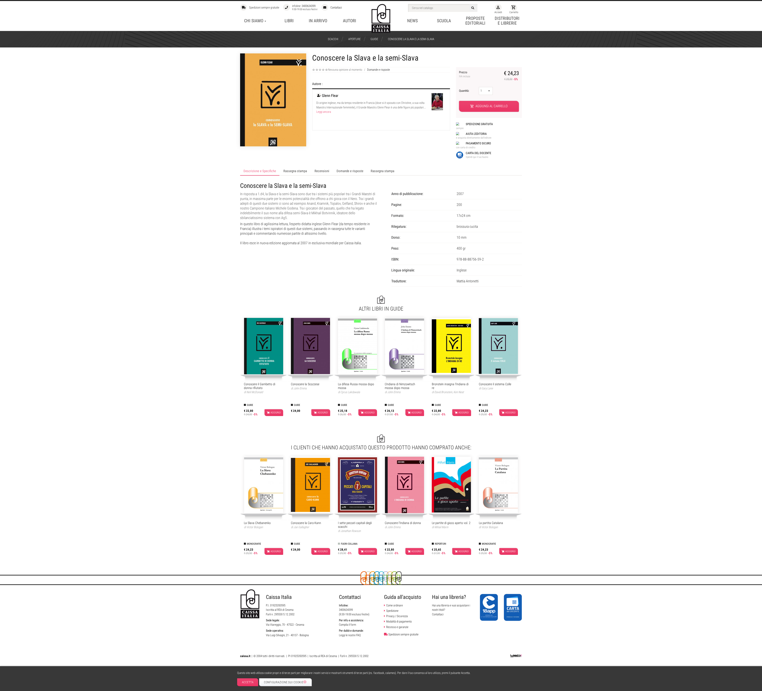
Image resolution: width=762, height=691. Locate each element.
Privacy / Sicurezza (397, 616)
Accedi (498, 9)
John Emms (300, 388)
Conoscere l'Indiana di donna (403, 523)
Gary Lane (487, 388)
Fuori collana (349, 543)
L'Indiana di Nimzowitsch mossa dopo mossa (400, 386)
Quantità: (464, 91)
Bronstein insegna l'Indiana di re (450, 386)
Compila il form (347, 624)
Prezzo (464, 74)
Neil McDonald (254, 392)
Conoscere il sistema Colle (495, 384)
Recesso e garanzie (397, 627)
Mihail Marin (441, 527)
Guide (250, 405)
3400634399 (309, 6)
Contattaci (336, 7)
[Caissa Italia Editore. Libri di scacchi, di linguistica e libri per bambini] (381, 18)
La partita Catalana (491, 523)
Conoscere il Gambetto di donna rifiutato (259, 386)
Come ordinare (394, 605)
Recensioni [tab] (322, 171)
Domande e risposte (378, 69)
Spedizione (392, 611)
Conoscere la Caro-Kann (306, 523)
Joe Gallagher (301, 527)
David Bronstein (443, 392)
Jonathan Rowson (351, 531)
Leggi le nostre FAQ (350, 635)
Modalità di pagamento (399, 621)
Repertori (440, 543)
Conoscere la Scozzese (305, 384)
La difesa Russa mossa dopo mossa (356, 386)
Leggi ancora (323, 112)
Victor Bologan (254, 527)
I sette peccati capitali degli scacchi (355, 525)
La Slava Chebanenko (257, 523)
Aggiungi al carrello (489, 106)
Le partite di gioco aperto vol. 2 (451, 523)
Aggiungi (275, 412)
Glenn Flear (330, 95)
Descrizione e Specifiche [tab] (259, 171)
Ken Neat (458, 392)
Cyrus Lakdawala (350, 392)
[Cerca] (473, 8)
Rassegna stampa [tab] (295, 171)
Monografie (254, 543)
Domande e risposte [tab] (350, 171)
